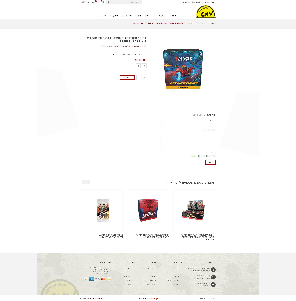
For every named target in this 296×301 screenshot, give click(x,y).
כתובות (153, 272)
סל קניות (152, 280)
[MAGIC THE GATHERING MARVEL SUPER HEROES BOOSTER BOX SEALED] (193, 210)
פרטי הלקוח (151, 268)
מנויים (177, 276)
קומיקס (162, 15)
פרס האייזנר (175, 272)
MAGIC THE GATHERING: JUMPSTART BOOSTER (111, 236)
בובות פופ (151, 15)
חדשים (173, 15)
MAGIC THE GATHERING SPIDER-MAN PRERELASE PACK (152, 236)
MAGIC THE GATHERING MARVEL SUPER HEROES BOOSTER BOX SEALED (197, 237)
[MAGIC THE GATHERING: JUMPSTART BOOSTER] (103, 210)
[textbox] (126, 2)
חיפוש (130, 284)
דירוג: (214, 153)
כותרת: (213, 120)
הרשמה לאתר (209, 2)
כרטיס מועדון (127, 276)
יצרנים (177, 284)
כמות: (144, 77)
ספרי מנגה (127, 15)
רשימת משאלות (150, 284)
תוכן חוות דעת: (210, 130)
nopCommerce (96, 298)
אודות (177, 268)
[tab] (209, 115)
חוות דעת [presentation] (211, 115)
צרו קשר (129, 268)
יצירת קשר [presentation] (197, 115)
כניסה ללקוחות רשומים (191, 2)
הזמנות (153, 276)
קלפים (139, 15)
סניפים (130, 280)
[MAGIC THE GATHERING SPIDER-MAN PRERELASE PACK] (148, 210)
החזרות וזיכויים (174, 280)
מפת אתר (129, 272)
